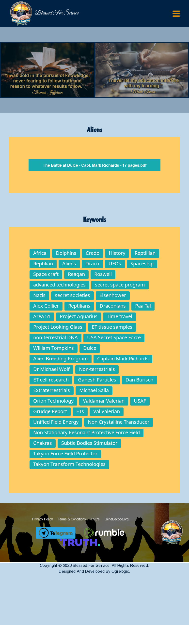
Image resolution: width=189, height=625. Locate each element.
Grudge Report (50, 411)
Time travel (119, 316)
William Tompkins (53, 348)
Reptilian (43, 263)
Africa (40, 253)
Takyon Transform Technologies (69, 464)
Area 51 (41, 316)
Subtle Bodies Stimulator (89, 443)
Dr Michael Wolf (51, 369)
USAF (140, 400)
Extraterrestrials (51, 390)
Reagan (76, 274)
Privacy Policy (42, 519)
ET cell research (51, 379)
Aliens (69, 263)
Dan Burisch (139, 379)
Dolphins (66, 253)
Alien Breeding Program (60, 358)
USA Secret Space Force (114, 337)
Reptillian (145, 253)
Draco (92, 263)
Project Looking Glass (57, 327)
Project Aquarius (78, 316)
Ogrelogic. (120, 571)
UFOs (115, 263)
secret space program (120, 284)
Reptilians (79, 305)
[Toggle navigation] (176, 13)
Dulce (89, 348)
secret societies (72, 295)
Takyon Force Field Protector (65, 453)
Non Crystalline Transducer (118, 422)
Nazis (39, 295)
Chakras (42, 443)
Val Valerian (106, 411)
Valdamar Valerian (104, 400)
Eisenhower (112, 295)
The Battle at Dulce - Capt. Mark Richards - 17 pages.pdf (94, 165)
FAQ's (95, 519)
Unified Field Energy (56, 422)
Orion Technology (53, 400)
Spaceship (142, 263)
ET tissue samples (112, 327)
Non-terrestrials (97, 369)
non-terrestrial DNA (55, 337)
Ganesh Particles (97, 379)
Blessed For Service (37, 13)
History (117, 253)
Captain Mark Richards (123, 358)
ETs (80, 411)
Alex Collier (46, 305)
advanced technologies (59, 284)
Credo (92, 253)
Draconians (113, 305)
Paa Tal (143, 305)
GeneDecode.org (116, 519)
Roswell (103, 274)
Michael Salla (94, 390)
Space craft (46, 274)
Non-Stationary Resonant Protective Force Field (86, 432)
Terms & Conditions (72, 519)
